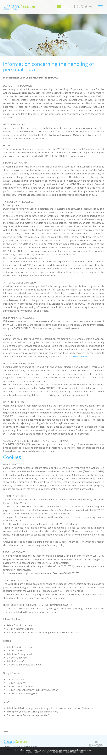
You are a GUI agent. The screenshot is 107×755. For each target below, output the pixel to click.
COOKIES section (78, 356)
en (58, 6)
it (63, 6)
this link (86, 750)
